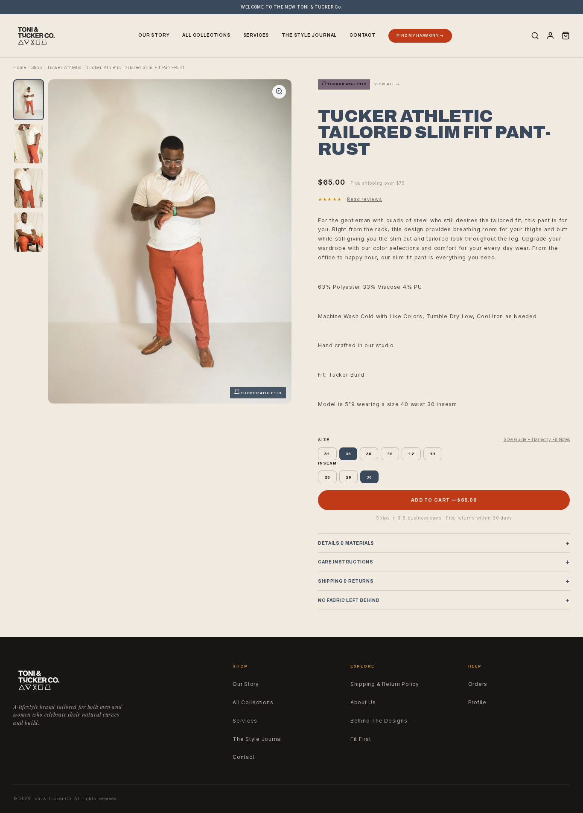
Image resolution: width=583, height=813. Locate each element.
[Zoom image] (279, 91)
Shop (36, 67)
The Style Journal (309, 35)
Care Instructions (443, 562)
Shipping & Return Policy (384, 684)
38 (369, 453)
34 (327, 453)
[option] (28, 99)
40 (390, 453)
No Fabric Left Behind (443, 600)
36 (348, 453)
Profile (477, 703)
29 (349, 477)
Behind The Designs (379, 721)
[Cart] (566, 36)
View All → (387, 84)
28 (327, 477)
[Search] (535, 36)
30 (369, 477)
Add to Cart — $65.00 (444, 500)
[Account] (550, 36)
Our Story (153, 35)
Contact (363, 35)
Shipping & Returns (443, 581)
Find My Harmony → (419, 35)
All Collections (206, 35)
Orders (478, 684)
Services (256, 35)
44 (433, 453)
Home (19, 67)
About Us (363, 703)
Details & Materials (443, 543)
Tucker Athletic (64, 67)
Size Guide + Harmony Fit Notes (537, 439)
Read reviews (364, 199)
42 (411, 453)
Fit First (360, 739)
